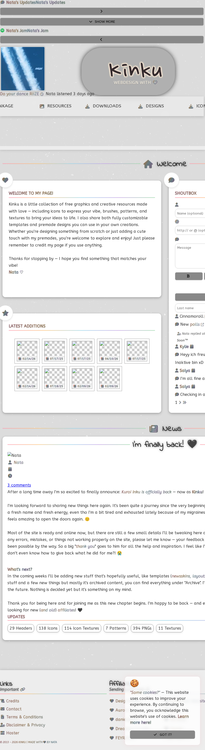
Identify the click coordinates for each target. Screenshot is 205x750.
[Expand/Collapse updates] (102, 11)
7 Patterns (116, 628)
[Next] (180, 402)
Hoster (12, 733)
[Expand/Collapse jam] (102, 39)
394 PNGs (142, 628)
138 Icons (48, 628)
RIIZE (35, 93)
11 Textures (169, 628)
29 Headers (21, 628)
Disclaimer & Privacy (25, 725)
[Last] (184, 402)
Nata (19, 462)
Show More (104, 21)
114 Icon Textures (81, 628)
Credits (12, 701)
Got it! (165, 735)
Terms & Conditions (24, 717)
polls (195, 324)
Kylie (185, 346)
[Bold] (189, 276)
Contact (13, 709)
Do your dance (15, 93)
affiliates (66, 610)
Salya (186, 370)
